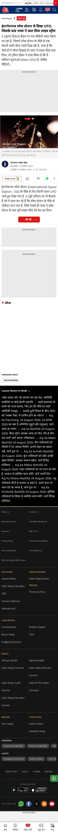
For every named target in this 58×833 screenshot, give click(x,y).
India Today (50, 3)
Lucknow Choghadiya (13, 746)
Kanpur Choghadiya (38, 746)
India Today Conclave (13, 667)
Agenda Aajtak (36, 660)
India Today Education (13, 586)
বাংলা (41, 3)
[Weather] (27, 10)
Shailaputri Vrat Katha (14, 758)
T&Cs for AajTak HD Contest (14, 560)
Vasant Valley (9, 578)
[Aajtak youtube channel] (52, 804)
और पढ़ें (28, 219)
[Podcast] (34, 9)
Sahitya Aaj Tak (9, 660)
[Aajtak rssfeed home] (44, 804)
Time (31, 634)
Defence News (36, 758)
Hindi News (7, 18)
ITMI (4, 593)
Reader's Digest (37, 626)
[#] (47, 179)
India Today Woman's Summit (40, 671)
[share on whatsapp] (54, 778)
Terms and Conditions (38, 541)
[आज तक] (6, 10)
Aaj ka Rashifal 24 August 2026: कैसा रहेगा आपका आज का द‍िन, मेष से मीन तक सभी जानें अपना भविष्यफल (28, 433)
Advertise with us (9, 521)
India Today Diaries (39, 578)
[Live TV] (47, 10)
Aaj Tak (28, 3)
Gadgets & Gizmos (11, 641)
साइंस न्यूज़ (21, 18)
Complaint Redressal (38, 521)
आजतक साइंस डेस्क (18, 162)
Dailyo (25, 771)
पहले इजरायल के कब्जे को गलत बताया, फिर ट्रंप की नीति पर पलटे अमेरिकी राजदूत (28, 406)
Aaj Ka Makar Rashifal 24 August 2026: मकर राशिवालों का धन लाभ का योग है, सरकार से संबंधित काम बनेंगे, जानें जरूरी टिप (29, 469)
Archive (48, 771)
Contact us (33, 512)
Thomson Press (37, 591)
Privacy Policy (7, 541)
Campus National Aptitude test (11, 604)
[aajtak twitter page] (36, 804)
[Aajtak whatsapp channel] (21, 803)
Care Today (7, 723)
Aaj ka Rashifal (11, 380)
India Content (36, 723)
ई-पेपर (36, 3)
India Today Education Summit (13, 701)
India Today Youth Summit (11, 686)
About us (5, 512)
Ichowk (36, 771)
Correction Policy (9, 550)
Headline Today (37, 731)
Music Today (8, 634)
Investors (5, 531)
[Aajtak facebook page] (29, 804)
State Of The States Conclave (39, 686)
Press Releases (35, 550)
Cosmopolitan (9, 626)
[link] (56, 3)
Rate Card (33, 531)
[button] (52, 827)
